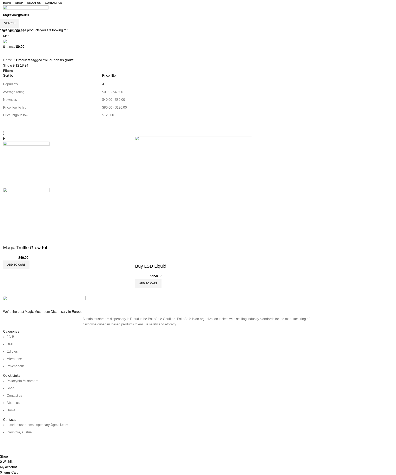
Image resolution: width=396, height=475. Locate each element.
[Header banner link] (198, 237)
